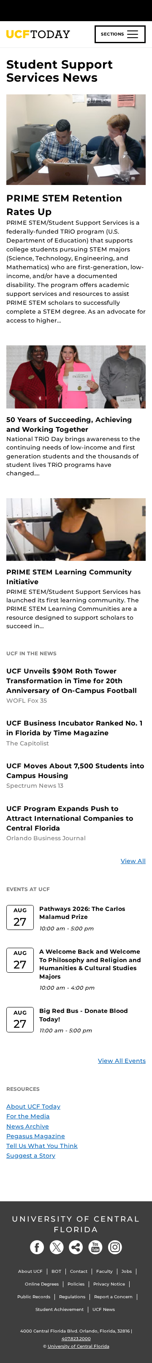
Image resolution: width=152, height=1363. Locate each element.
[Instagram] (115, 1247)
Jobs (127, 1271)
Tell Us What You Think (42, 1146)
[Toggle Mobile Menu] (143, 9)
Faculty (104, 1271)
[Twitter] (56, 1247)
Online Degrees (42, 1284)
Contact (78, 1271)
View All (133, 861)
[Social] (76, 1247)
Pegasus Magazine (35, 1136)
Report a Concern (113, 1297)
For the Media (28, 1116)
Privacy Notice (109, 1284)
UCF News (103, 1309)
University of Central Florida (76, 1224)
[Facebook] (37, 1247)
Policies (76, 1284)
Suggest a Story (30, 1155)
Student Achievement (59, 1309)
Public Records (33, 1297)
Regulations (72, 1297)
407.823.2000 (76, 1338)
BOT (56, 1271)
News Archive (27, 1126)
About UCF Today (33, 1106)
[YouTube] (95, 1247)
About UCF (30, 1271)
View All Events (122, 1061)
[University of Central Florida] (64, 10)
